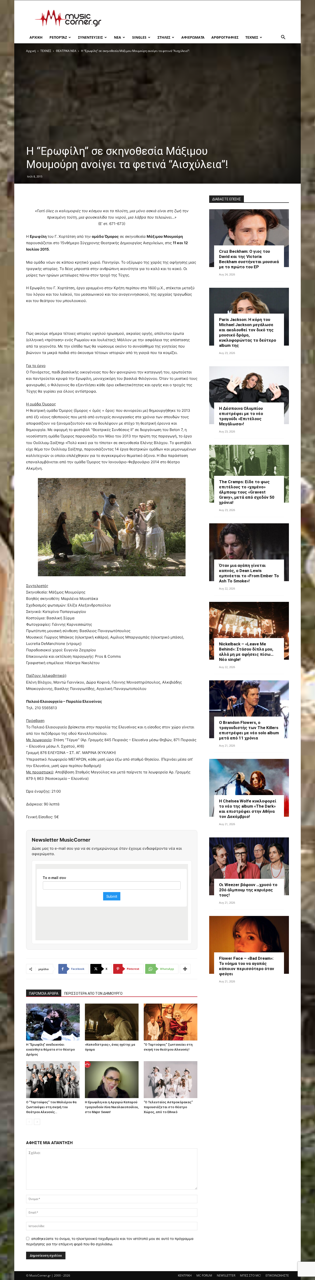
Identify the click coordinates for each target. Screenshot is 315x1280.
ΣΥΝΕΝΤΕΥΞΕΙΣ (90, 37)
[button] (283, 37)
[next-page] (37, 1122)
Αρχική (31, 51)
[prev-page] (29, 1122)
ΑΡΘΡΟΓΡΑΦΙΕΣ (224, 37)
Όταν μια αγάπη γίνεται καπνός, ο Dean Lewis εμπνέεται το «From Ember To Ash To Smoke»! (249, 573)
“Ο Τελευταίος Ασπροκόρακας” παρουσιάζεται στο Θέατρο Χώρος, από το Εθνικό (168, 1107)
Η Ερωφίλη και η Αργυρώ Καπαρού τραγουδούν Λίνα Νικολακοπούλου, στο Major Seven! (112, 1107)
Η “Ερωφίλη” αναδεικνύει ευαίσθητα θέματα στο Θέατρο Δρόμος (50, 1049)
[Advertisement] (199, 18)
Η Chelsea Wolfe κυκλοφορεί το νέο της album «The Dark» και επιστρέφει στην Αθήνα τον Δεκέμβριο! (247, 809)
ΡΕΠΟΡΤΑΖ (58, 37)
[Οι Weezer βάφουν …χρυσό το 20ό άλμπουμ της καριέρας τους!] (249, 866)
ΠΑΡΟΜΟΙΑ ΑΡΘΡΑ (43, 993)
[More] (185, 969)
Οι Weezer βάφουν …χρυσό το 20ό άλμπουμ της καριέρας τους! (248, 889)
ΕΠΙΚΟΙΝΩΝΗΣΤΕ (277, 1275)
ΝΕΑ (117, 37)
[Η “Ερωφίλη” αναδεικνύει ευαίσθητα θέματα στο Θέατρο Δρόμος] (53, 1022)
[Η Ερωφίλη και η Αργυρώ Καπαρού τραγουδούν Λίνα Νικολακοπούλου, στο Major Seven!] (112, 1079)
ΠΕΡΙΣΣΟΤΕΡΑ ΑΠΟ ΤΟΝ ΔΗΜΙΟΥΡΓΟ (93, 993)
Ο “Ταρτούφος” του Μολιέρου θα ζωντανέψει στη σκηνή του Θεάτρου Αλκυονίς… (51, 1107)
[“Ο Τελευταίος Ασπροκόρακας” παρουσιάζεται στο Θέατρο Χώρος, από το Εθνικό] (170, 1079)
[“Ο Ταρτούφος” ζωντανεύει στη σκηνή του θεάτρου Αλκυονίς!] (170, 1022)
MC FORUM (204, 1275)
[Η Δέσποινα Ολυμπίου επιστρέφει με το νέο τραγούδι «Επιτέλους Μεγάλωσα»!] (249, 395)
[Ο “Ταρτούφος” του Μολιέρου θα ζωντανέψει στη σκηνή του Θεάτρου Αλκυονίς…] (53, 1079)
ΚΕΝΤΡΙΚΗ (185, 1275)
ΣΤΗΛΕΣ (164, 37)
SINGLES (139, 37)
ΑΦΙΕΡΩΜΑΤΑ (193, 37)
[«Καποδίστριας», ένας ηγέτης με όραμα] (112, 1022)
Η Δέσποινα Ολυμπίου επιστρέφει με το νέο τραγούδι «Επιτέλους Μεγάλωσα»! (241, 416)
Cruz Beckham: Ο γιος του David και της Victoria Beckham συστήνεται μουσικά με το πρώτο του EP (249, 259)
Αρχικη (36, 37)
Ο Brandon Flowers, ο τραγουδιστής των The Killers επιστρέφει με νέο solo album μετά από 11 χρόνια (249, 730)
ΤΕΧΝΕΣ (251, 37)
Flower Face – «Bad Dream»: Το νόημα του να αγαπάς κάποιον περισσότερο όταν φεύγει (246, 966)
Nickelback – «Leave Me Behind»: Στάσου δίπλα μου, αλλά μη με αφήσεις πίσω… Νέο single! (246, 651)
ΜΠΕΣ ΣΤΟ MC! (250, 1275)
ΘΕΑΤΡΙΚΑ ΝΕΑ (66, 51)
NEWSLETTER (226, 1275)
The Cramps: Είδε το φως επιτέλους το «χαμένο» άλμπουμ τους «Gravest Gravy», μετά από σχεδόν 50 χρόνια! (246, 492)
